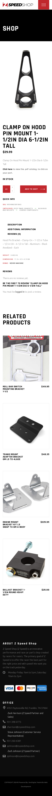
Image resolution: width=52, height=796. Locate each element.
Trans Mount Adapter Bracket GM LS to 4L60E (13, 457)
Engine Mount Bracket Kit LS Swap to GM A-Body (14, 524)
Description (15, 224)
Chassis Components (28, 210)
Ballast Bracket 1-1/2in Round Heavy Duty (14, 592)
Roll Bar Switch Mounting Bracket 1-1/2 (14, 389)
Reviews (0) (14, 234)
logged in (19, 292)
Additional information (22, 229)
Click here (7, 169)
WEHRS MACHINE (16, 263)
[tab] (18, 224)
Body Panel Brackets (23, 208)
